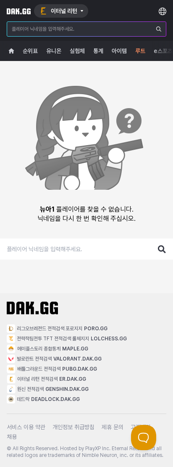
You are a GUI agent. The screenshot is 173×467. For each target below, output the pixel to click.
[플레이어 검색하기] (162, 249)
